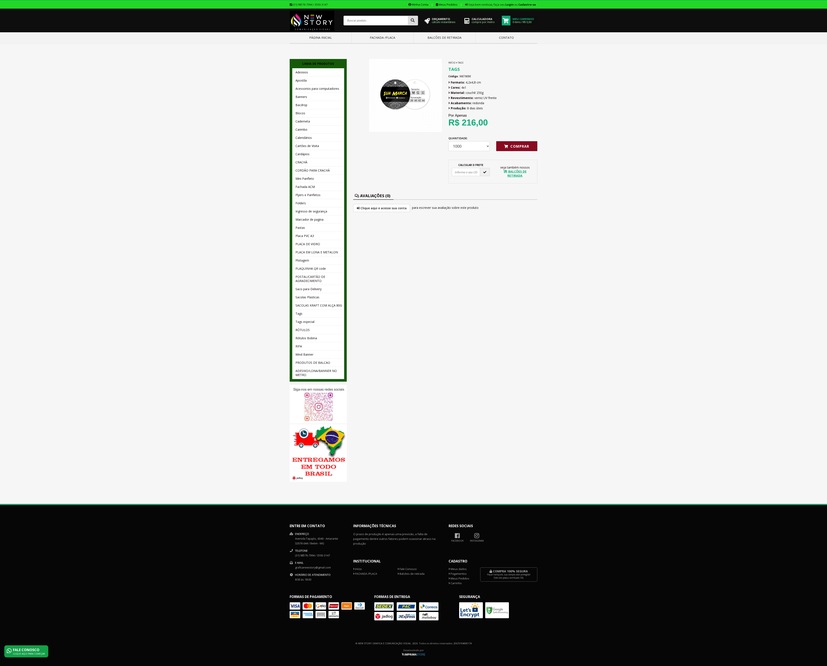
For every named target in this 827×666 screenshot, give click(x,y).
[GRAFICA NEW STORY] (312, 31)
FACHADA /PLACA (382, 38)
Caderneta (302, 121)
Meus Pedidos (447, 4)
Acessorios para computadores (317, 89)
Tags (298, 313)
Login (509, 4)
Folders (300, 203)
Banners (301, 97)
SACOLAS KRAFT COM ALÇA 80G (318, 305)
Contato (506, 38)
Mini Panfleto (304, 179)
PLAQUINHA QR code (310, 268)
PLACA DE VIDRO (307, 244)
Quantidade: (458, 138)
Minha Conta (419, 4)
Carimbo (301, 129)
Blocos (300, 113)
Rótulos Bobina (306, 338)
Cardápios (302, 154)
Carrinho (456, 583)
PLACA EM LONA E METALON (316, 252)
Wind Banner (304, 354)
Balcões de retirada (444, 38)
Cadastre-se (527, 4)
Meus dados (458, 569)
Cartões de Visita (307, 146)
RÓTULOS (302, 330)
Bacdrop (301, 105)
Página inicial (320, 38)
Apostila (301, 80)
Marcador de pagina (309, 219)
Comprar (519, 146)
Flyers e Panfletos (307, 195)
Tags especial (304, 322)
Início (451, 62)
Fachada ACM (305, 187)
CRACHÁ (301, 162)
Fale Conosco (408, 569)
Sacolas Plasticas (307, 297)
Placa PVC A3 (304, 236)
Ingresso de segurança (311, 211)
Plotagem (302, 260)
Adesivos (301, 72)
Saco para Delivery (308, 289)
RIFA (298, 346)
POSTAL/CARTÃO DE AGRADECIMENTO (310, 279)
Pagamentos (458, 574)
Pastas (300, 228)
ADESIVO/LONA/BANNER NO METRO (316, 373)
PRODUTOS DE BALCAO (312, 363)
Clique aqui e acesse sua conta (383, 208)
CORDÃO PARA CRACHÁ (312, 170)
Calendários (303, 138)
